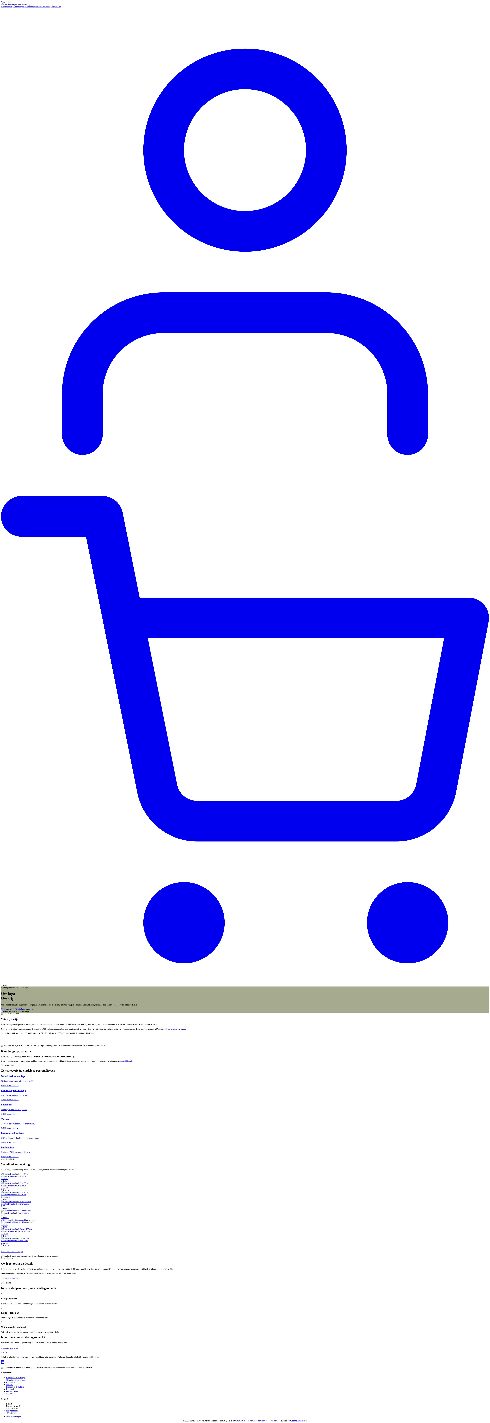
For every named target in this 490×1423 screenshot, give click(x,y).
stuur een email (179, 1029)
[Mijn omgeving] (245, 495)
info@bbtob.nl (126, 1061)
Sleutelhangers (18, 7)
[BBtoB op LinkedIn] (2, 1362)
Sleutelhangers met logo (15, 1380)
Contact (9, 1394)
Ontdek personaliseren (10, 1278)
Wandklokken (6, 7)
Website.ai (298, 1421)
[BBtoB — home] (16, 4)
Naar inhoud (6, 2)
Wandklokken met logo (15, 1378)
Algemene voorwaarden (257, 1421)
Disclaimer (240, 1421)
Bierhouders (56, 7)
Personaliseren (12, 1391)
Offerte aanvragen (13, 1416)
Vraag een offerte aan (9, 1348)
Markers (37, 7)
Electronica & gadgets (15, 1387)
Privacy (274, 1421)
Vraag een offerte (8, 1009)
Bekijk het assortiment (24, 1009)
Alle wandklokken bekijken (12, 1251)
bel (169, 1029)
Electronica (45, 7)
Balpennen (29, 7)
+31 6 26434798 (13, 1413)
